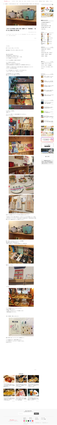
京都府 (50, 54)
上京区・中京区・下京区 (45, 52)
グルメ (22, 1)
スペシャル (51, 1)
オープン (43, 65)
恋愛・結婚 (40, 1)
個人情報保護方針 (32, 422)
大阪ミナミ (43, 50)
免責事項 (28, 422)
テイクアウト (43, 66)
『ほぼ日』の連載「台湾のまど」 (11, 71)
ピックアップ (13, 1)
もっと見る (51, 61)
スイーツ (46, 63)
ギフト (52, 66)
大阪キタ (49, 49)
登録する (36, 413)
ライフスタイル (28, 1)
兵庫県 (43, 54)
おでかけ (25, 1)
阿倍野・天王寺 (44, 49)
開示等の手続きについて (45, 422)
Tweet (35, 38)
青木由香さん (8, 68)
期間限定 (43, 63)
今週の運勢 (49, 65)
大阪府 (47, 54)
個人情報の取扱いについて (38, 422)
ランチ (42, 68)
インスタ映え (48, 66)
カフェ (46, 65)
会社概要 (24, 422)
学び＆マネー (44, 1)
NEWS (20, 1)
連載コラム (47, 1)
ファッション (32, 1)
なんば (51, 52)
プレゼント (17, 1)
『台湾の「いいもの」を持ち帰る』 (16, 308)
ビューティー (36, 1)
